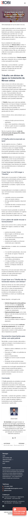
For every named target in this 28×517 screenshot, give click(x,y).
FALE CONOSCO (6, 461)
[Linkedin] (13, 438)
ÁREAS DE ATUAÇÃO (7, 459)
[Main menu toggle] (24, 3)
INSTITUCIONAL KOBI (7, 457)
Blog (4, 463)
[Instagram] (15, 438)
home (4, 456)
